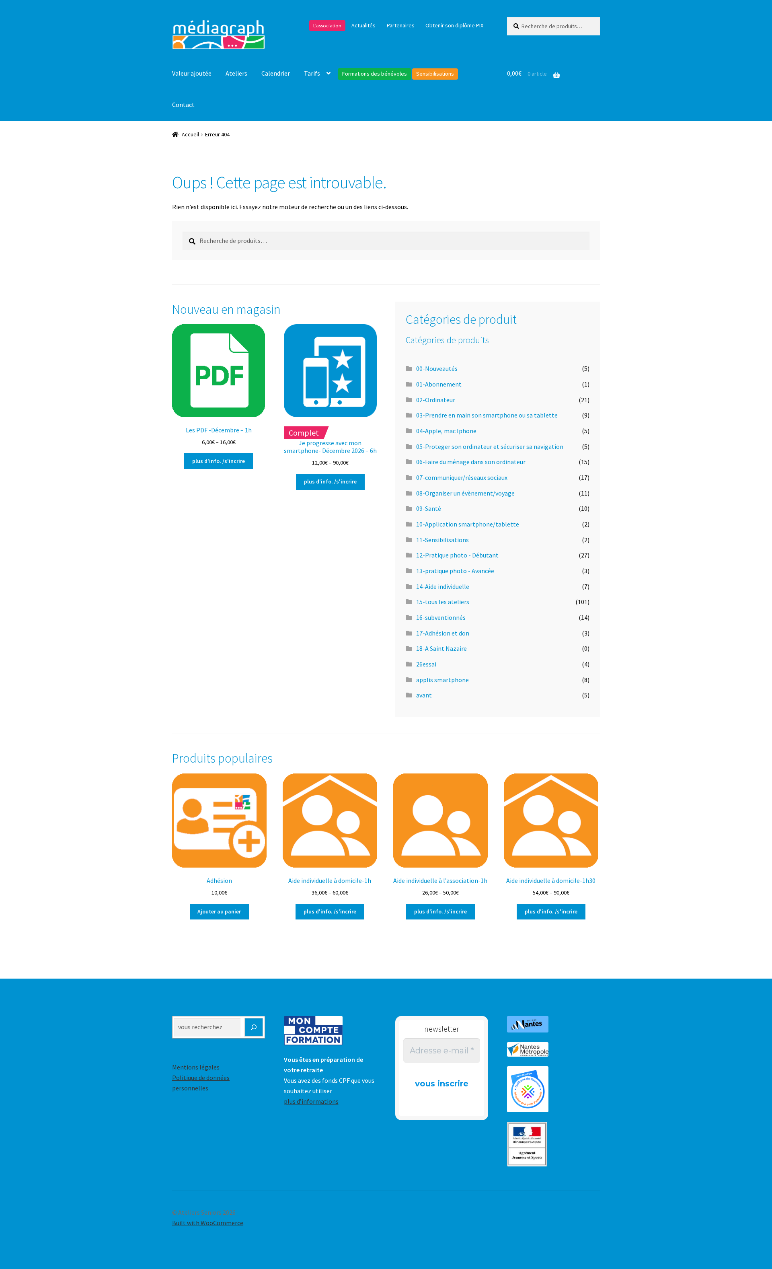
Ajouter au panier (219, 911)
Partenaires (401, 25)
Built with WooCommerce (207, 1223)
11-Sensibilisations (442, 540)
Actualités (363, 25)
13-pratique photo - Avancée (455, 571)
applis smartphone (442, 680)
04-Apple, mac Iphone (446, 431)
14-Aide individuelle (442, 586)
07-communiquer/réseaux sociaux (461, 477)
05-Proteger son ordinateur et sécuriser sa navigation (489, 446)
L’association (327, 26)
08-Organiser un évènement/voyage (465, 493)
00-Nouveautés (437, 368)
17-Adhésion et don (442, 633)
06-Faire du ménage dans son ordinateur (471, 462)
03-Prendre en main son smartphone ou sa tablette (487, 415)
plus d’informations (311, 1101)
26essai (426, 664)
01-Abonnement (439, 384)
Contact (183, 105)
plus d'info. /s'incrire (218, 461)
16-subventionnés (441, 617)
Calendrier (275, 73)
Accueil (190, 134)
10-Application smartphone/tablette (467, 524)
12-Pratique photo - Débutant (457, 555)
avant (424, 695)
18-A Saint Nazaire (441, 648)
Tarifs (312, 73)
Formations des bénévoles (374, 73)
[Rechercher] (253, 1027)
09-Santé (428, 508)
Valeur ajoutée (191, 73)
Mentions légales (196, 1067)
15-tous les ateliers (442, 602)
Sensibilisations (435, 73)
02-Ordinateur (435, 400)
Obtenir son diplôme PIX (454, 25)
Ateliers (236, 73)
